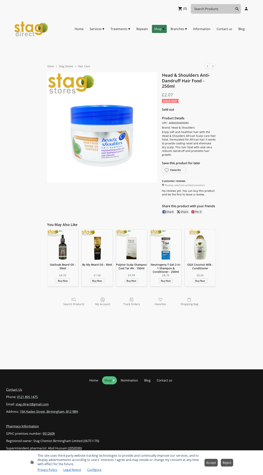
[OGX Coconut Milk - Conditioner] (200, 244)
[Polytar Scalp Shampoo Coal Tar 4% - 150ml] (131, 244)
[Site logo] (31, 28)
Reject (227, 463)
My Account (102, 304)
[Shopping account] (246, 8)
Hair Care (84, 66)
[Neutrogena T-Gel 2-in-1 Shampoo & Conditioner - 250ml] (165, 244)
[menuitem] (207, 66)
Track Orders (131, 304)
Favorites (160, 304)
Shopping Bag (189, 304)
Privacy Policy (47, 470)
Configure (94, 470)
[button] (174, 170)
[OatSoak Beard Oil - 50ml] (62, 244)
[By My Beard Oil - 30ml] (97, 244)
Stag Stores (66, 66)
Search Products (73, 304)
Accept (211, 463)
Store (50, 66)
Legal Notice (72, 470)
